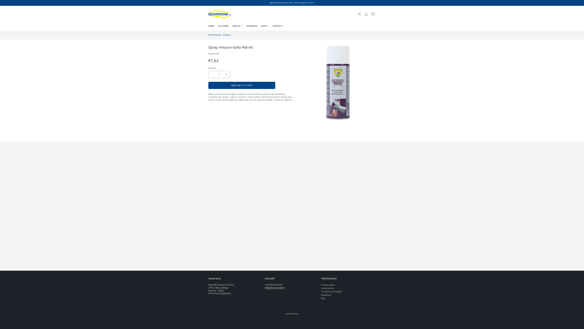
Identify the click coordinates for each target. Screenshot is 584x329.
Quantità (212, 68)
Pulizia (227, 35)
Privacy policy (328, 285)
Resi (323, 298)
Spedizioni (326, 295)
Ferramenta (215, 35)
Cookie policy (327, 288)
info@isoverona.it (275, 287)
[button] (238, 26)
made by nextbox (292, 314)
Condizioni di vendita (331, 291)
